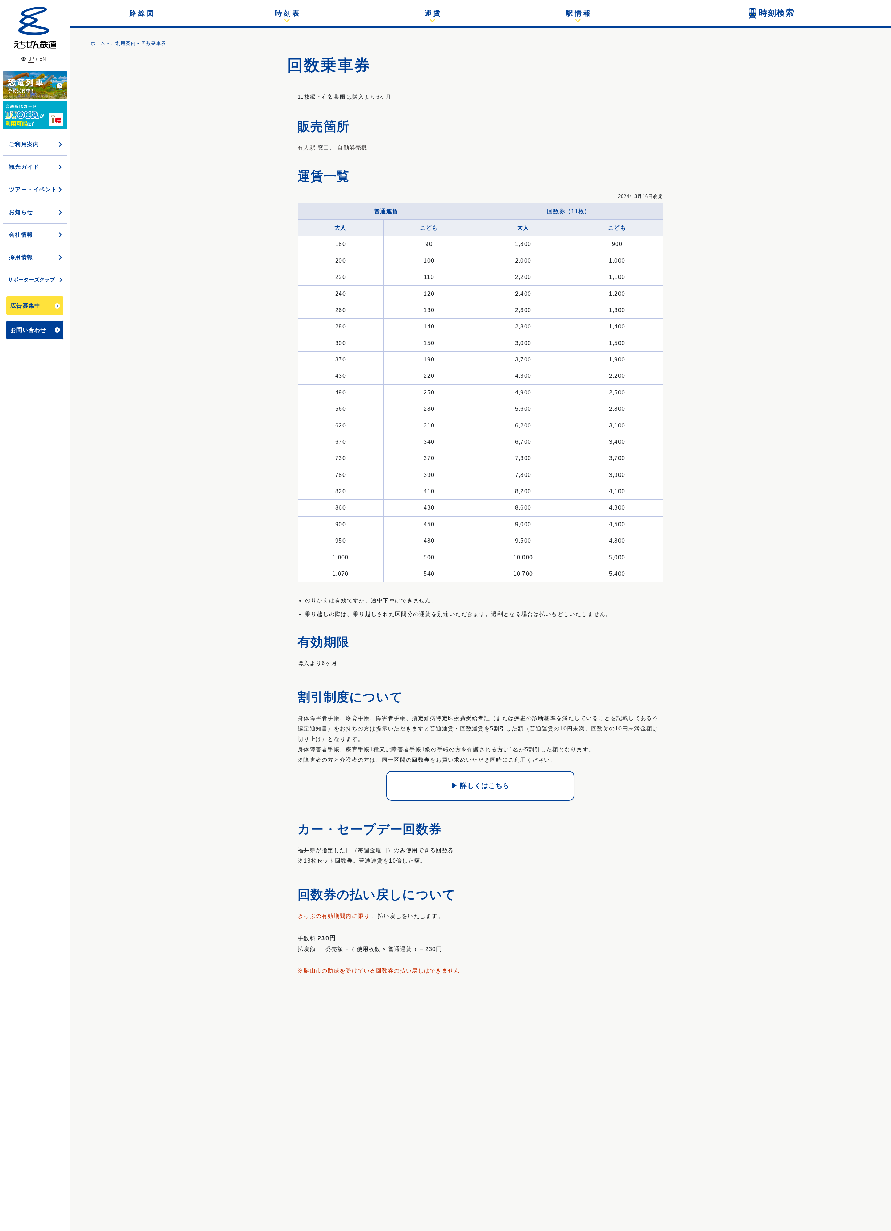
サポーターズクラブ (31, 279)
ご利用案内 (123, 43)
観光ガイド (24, 167)
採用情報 (21, 257)
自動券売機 (352, 148)
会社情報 (21, 235)
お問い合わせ (28, 330)
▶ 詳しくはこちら (480, 785)
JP (31, 59)
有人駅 (307, 148)
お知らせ (21, 212)
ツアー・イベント (33, 189)
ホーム (97, 43)
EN (42, 59)
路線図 (142, 13)
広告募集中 (25, 306)
